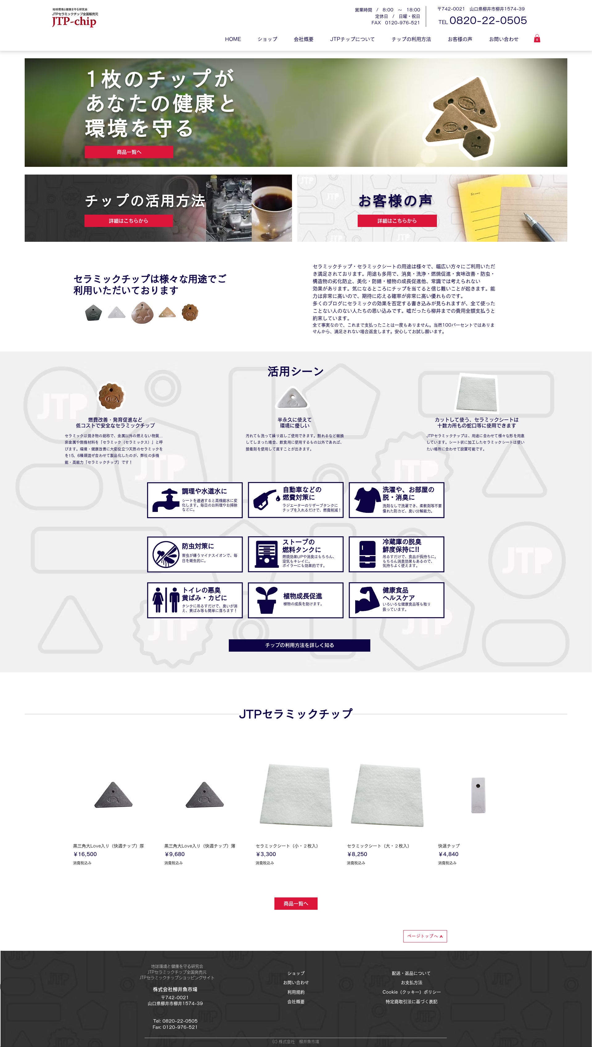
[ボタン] (195, 500)
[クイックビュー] (113, 795)
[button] (537, 38)
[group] (296, 818)
